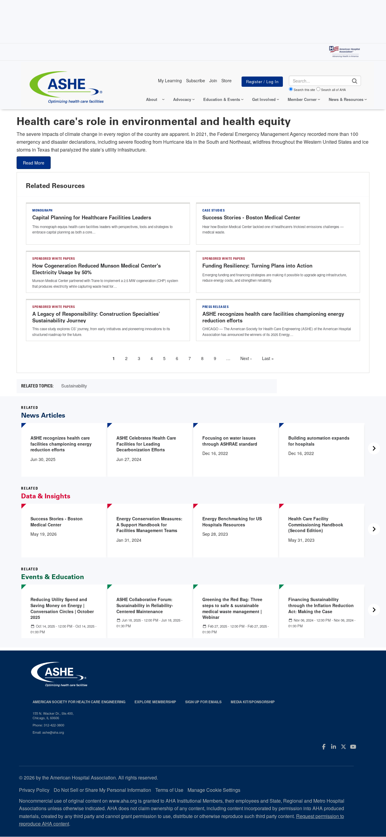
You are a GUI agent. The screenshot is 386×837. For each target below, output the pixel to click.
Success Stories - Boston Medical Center (251, 217)
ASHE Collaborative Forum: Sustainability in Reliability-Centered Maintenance (144, 605)
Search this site (304, 90)
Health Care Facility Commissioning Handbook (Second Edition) (315, 524)
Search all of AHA (333, 90)
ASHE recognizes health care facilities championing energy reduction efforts (273, 317)
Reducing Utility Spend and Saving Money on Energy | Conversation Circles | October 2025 (62, 608)
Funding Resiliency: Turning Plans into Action (257, 265)
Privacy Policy (34, 789)
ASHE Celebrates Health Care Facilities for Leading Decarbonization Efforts (146, 444)
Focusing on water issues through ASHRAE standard (229, 441)
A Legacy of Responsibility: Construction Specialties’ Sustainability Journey (96, 317)
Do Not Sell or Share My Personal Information (102, 789)
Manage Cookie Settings (214, 789)
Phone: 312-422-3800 (48, 725)
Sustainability (74, 385)
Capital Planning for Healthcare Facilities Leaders (91, 217)
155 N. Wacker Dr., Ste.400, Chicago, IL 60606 (53, 715)
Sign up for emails (203, 701)
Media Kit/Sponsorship (253, 701)
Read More (33, 163)
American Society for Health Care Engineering (79, 701)
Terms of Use (169, 789)
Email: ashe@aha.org (48, 732)
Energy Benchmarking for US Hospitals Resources (232, 522)
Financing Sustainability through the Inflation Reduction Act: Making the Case (321, 605)
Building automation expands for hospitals (319, 441)
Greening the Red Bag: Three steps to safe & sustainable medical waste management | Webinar (232, 608)
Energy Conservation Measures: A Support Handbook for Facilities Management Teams (149, 524)
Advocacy (182, 99)
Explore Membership (155, 701)
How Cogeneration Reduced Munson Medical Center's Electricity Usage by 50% (96, 269)
